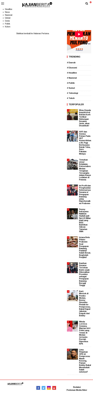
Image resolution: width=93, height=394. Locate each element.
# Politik (71, 83)
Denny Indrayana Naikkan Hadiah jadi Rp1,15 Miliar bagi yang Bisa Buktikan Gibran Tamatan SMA (85, 220)
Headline (8, 9)
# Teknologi (72, 93)
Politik (7, 24)
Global (7, 18)
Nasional (8, 15)
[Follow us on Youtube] (54, 388)
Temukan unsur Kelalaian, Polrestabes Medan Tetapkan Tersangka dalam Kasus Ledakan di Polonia (85, 170)
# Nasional (72, 78)
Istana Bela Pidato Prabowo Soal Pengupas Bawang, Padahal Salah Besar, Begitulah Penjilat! (85, 247)
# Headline (72, 73)
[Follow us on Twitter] (43, 388)
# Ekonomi (72, 68)
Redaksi (77, 387)
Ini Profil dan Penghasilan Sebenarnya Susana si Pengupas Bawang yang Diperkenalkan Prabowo (85, 194)
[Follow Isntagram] (49, 388)
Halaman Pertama (41, 33)
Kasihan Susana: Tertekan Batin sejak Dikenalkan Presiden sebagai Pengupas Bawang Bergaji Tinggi (84, 274)
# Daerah (71, 63)
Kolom (7, 27)
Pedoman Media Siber (77, 390)
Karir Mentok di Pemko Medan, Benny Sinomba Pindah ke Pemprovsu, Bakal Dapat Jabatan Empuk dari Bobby (84, 303)
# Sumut (71, 88)
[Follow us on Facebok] (38, 388)
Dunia (7, 21)
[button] (90, 1)
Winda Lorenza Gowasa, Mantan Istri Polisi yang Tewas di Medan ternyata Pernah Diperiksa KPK (84, 333)
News (7, 12)
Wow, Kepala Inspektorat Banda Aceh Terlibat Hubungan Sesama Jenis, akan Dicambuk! (85, 118)
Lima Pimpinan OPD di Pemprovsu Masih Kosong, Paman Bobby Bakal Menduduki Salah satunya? (85, 361)
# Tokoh (71, 98)
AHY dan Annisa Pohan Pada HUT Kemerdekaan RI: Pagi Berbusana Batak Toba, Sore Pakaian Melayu (85, 143)
